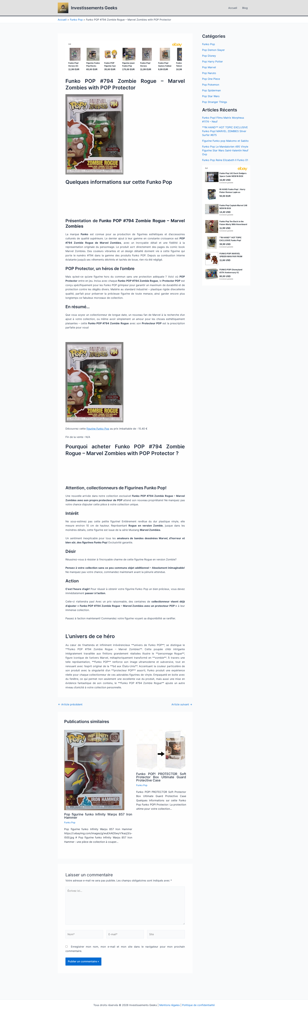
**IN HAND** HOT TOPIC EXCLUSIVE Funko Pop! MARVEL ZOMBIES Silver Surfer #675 (225, 131)
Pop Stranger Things (214, 102)
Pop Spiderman (211, 90)
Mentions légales (169, 1005)
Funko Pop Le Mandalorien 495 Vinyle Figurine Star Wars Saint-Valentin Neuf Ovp (225, 150)
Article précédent (70, 704)
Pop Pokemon (210, 84)
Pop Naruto (209, 73)
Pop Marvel (209, 67)
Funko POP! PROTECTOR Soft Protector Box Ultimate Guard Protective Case (161, 777)
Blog (245, 7)
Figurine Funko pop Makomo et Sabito (225, 140)
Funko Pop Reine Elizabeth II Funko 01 (225, 160)
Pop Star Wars (210, 96)
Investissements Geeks (94, 7)
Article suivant (181, 704)
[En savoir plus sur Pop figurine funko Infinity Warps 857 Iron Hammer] (94, 769)
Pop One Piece (211, 78)
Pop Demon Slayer (213, 50)
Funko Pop (69, 822)
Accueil (232, 7)
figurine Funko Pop (97, 428)
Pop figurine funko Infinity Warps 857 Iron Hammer (98, 815)
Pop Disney (209, 55)
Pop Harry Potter (212, 61)
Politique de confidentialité (198, 1005)
